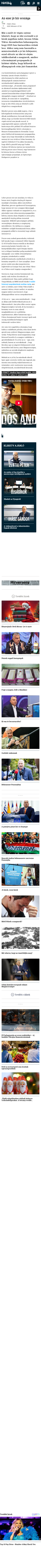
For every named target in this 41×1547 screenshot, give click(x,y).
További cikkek (22, 994)
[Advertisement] (19, 179)
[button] (33, 3)
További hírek (22, 596)
